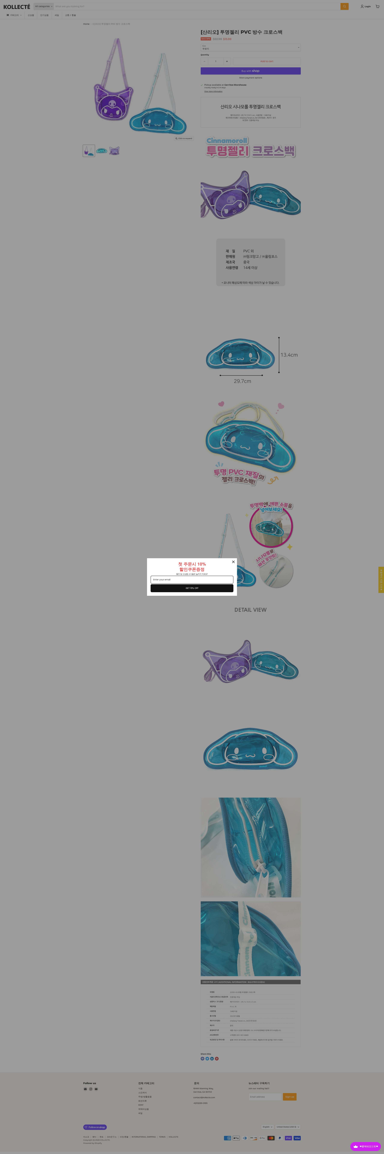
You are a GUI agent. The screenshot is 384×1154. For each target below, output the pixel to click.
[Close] (233, 561)
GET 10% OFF (192, 588)
